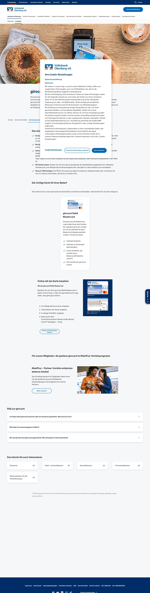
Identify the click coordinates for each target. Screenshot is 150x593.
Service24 (56, 2)
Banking (48, 2)
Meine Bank (65, 2)
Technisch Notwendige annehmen (77, 150)
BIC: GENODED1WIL (118, 586)
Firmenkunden (23, 2)
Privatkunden (11, 2)
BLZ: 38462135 (106, 586)
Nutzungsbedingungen (50, 586)
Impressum (28, 586)
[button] (75, 416)
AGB (74, 586)
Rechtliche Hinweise (65, 586)
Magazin (74, 2)
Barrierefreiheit (83, 586)
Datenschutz (37, 586)
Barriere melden (94, 586)
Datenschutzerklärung (53, 79)
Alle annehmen (99, 150)
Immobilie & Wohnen (36, 2)
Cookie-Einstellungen (53, 150)
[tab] (14, 16)
